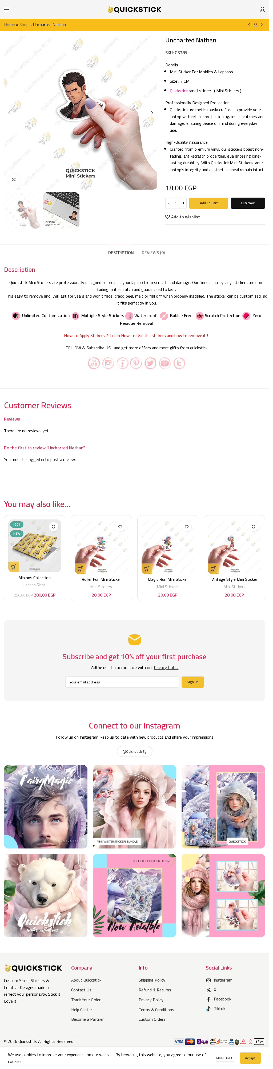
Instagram (223, 980)
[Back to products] (255, 25)
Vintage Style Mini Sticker (234, 579)
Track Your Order (86, 1000)
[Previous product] (249, 25)
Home (9, 25)
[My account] (262, 9)
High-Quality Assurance (186, 142)
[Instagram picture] (45, 806)
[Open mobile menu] (6, 9)
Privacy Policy (151, 1000)
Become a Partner (87, 1019)
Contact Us (81, 990)
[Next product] (262, 25)
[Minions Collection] (34, 545)
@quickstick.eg (135, 751)
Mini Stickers (101, 587)
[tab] (121, 252)
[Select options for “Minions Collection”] (13, 567)
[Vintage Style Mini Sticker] (234, 546)
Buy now (248, 203)
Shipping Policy (152, 980)
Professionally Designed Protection (197, 102)
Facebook (222, 999)
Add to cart (209, 203)
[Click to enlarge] (14, 180)
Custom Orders (152, 1019)
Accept (250, 1058)
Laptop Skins (34, 585)
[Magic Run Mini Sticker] (168, 546)
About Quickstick (86, 980)
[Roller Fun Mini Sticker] (101, 546)
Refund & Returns (155, 990)
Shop (24, 25)
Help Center (81, 1010)
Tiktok (219, 1008)
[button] (9, 112)
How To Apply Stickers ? (86, 335)
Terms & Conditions (156, 1010)
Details (172, 65)
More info (225, 1058)
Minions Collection (34, 578)
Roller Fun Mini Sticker (101, 579)
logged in (36, 459)
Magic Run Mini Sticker (168, 579)
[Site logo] (135, 9)
